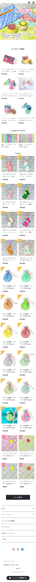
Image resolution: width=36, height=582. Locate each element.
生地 (3, 508)
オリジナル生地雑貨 (8, 521)
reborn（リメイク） (9, 533)
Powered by (16, 572)
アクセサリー (6, 527)
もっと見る (18, 497)
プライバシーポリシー (9, 561)
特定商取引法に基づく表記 (11, 565)
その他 (4, 539)
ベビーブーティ (7, 515)
